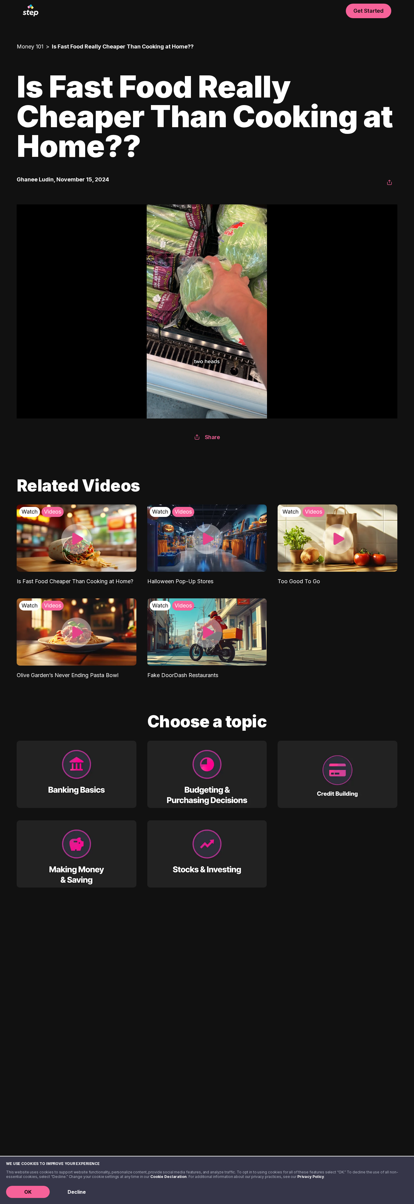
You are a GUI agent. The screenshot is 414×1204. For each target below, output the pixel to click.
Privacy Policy (310, 1176)
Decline (77, 1191)
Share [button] (212, 437)
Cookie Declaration (168, 1176)
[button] (389, 182)
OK (28, 1192)
